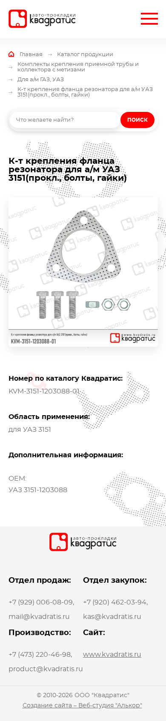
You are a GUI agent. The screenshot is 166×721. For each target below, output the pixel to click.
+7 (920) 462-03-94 (114, 602)
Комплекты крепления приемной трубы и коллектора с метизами (78, 67)
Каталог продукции (85, 54)
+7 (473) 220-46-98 (40, 654)
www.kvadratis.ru (112, 654)
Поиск (137, 120)
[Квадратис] (42, 18)
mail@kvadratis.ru (39, 616)
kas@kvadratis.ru (112, 616)
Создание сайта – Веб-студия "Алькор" (82, 706)
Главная (31, 54)
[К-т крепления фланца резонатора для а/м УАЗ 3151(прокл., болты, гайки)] (83, 272)
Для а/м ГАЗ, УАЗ (40, 80)
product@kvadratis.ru (46, 669)
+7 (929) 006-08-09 (41, 602)
